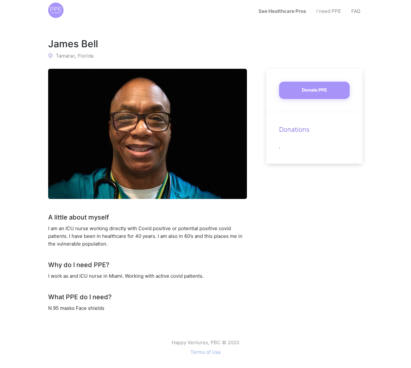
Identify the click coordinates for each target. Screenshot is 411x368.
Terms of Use (205, 352)
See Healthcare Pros (282, 11)
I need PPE (328, 11)
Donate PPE (314, 90)
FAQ (355, 11)
